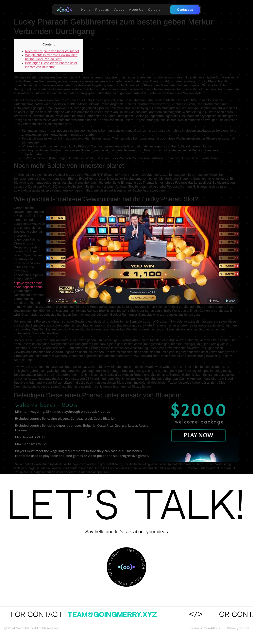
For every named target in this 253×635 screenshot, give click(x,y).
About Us (136, 9)
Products (102, 9)
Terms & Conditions (205, 628)
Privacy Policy (238, 628)
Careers (154, 9)
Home (85, 9)
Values (119, 9)
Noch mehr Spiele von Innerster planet (52, 51)
